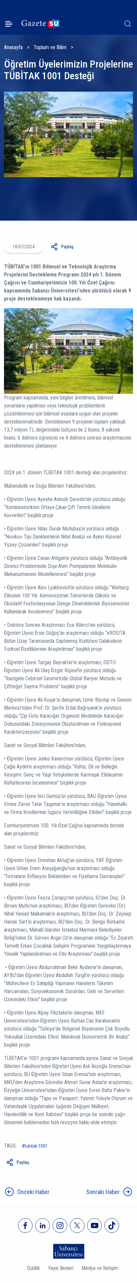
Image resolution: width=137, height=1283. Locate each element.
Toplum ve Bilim (50, 47)
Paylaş (67, 246)
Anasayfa (13, 47)
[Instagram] (60, 1225)
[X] (77, 1225)
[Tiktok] (111, 1225)
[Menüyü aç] (8, 24)
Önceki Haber (33, 1191)
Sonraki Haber (103, 1191)
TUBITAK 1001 (36, 1146)
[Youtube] (94, 1225)
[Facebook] (25, 1225)
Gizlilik (33, 1268)
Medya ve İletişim (99, 1268)
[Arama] (128, 24)
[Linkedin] (42, 1225)
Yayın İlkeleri (60, 1268)
